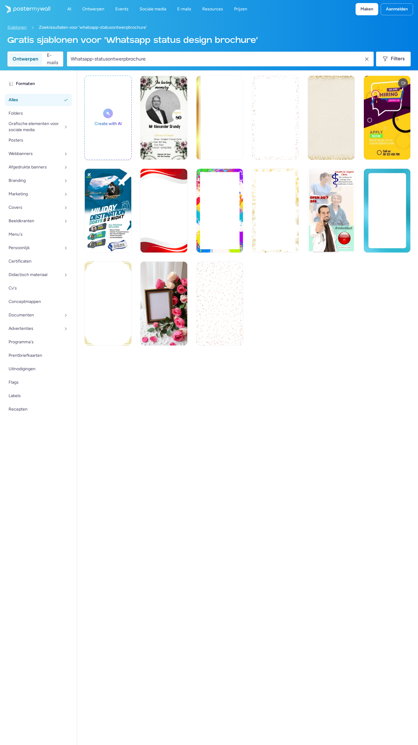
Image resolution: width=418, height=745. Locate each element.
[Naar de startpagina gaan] (25, 9)
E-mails (52, 59)
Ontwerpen (25, 59)
